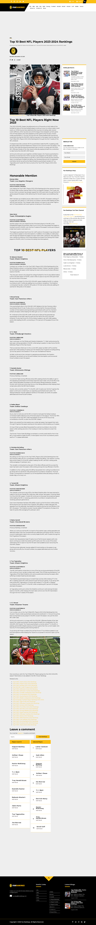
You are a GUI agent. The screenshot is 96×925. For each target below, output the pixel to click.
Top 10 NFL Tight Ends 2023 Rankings (24, 701)
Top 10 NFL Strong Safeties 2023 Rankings (25, 710)
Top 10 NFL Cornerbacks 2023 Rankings (25, 694)
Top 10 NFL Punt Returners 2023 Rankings (26, 707)
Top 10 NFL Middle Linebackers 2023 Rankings (26, 698)
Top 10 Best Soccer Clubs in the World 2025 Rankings (77, 85)
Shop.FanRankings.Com (76, 182)
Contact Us (39, 8)
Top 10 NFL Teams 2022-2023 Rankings (24, 682)
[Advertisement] (48, 26)
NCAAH (68, 6)
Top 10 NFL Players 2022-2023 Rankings (25, 683)
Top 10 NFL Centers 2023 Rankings (23, 705)
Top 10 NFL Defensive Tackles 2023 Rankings (26, 690)
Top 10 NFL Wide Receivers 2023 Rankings (25, 717)
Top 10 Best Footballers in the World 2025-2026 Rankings (76, 73)
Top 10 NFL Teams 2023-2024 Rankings (24, 725)
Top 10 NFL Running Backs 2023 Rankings (25, 721)
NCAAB (59, 6)
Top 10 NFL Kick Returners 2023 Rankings (25, 708)
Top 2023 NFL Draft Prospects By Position (25, 687)
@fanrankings (73, 223)
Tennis (81, 6)
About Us (32, 8)
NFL (30, 6)
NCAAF (63, 6)
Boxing (48, 6)
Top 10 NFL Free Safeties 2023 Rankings (25, 719)
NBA (34, 6)
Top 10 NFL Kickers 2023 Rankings (23, 716)
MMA (44, 6)
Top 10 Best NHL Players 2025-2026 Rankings (77, 903)
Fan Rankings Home (16, 115)
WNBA (76, 6)
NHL (40, 6)
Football (53, 6)
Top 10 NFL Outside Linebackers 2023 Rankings (27, 692)
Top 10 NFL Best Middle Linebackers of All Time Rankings (77, 96)
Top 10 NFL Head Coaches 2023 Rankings (25, 712)
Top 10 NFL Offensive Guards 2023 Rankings (26, 703)
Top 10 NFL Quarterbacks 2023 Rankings (25, 696)
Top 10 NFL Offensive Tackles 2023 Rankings (26, 714)
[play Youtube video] (35, 650)
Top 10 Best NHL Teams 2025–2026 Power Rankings (78, 891)
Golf (73, 6)
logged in (20, 733)
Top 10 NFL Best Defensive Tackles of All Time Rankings (78, 106)
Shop (44, 8)
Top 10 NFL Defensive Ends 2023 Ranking (25, 689)
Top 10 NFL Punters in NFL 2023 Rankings (25, 723)
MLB (37, 6)
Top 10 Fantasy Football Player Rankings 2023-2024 (28, 699)
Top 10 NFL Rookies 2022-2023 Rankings (25, 685)
